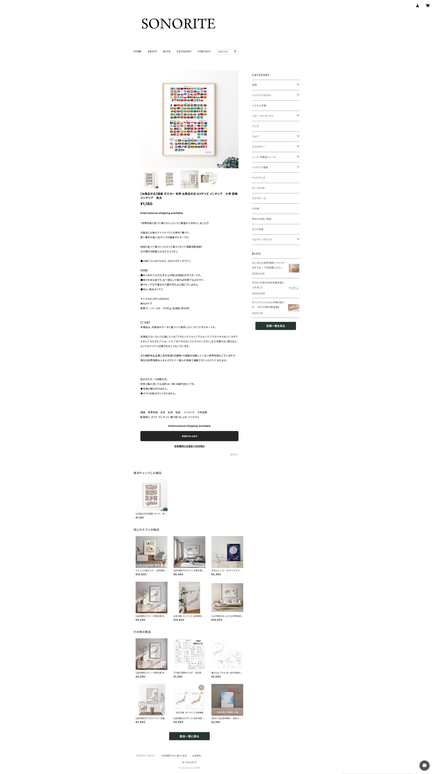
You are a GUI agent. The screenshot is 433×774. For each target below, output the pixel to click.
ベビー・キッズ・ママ (262, 115)
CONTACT (204, 51)
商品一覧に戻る (189, 736)
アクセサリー (259, 146)
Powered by (186, 768)
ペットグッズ (258, 177)
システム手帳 (259, 105)
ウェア (255, 136)
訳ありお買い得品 (261, 218)
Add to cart (189, 436)
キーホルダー (259, 188)
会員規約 (196, 755)
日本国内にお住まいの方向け (189, 446)
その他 (255, 208)
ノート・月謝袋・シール (264, 157)
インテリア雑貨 (260, 167)
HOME (138, 51)
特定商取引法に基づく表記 (174, 755)
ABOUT (152, 51)
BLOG (166, 51)
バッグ (255, 126)
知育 (254, 84)
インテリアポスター (262, 95)
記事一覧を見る (275, 326)
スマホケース (259, 198)
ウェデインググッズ (262, 239)
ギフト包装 (258, 229)
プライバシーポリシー (146, 755)
